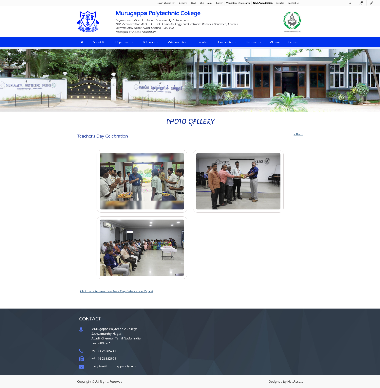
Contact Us (293, 3)
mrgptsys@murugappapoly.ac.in (114, 366)
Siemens (183, 3)
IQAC (193, 3)
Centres (293, 42)
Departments (124, 42)
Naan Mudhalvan (166, 3)
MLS (202, 3)
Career (219, 3)
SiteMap (280, 3)
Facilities (203, 42)
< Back (298, 134)
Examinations (227, 42)
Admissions (150, 42)
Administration (177, 42)
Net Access (295, 381)
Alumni (274, 42)
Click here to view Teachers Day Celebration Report (116, 291)
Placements (253, 42)
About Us (99, 42)
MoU (210, 3)
